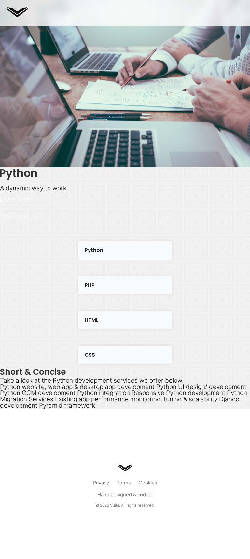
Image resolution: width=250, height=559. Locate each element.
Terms (124, 483)
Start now (14, 216)
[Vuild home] (17, 15)
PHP (90, 285)
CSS (90, 354)
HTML (91, 320)
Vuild (114, 505)
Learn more (16, 199)
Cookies (148, 483)
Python (94, 250)
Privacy (101, 483)
